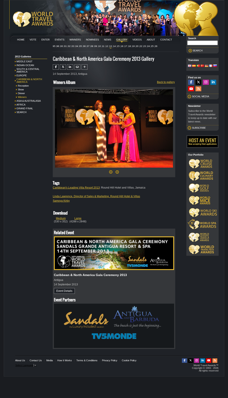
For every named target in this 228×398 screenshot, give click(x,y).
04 (76, 46)
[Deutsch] (206, 66)
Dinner (21, 93)
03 (73, 46)
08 (92, 46)
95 (54, 46)
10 (99, 46)
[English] (189, 66)
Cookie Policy (129, 360)
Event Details (64, 290)
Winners (75, 39)
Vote (33, 39)
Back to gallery (166, 82)
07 (88, 46)
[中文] (202, 66)
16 (122, 46)
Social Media (200, 96)
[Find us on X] (198, 82)
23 (144, 46)
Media (49, 360)
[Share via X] (63, 67)
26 (156, 46)
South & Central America (27, 70)
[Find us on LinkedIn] (213, 82)
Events (59, 39)
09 (95, 46)
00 (61, 46)
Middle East (24, 61)
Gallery (121, 39)
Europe (21, 75)
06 (84, 46)
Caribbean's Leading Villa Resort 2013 (76, 187)
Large (77, 218)
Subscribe (199, 127)
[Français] (211, 66)
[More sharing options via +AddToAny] (84, 67)
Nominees (92, 39)
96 (58, 46)
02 (69, 46)
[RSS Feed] (198, 88)
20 (137, 46)
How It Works (64, 360)
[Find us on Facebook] (191, 82)
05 (80, 46)
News (107, 39)
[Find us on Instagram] (206, 82)
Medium (61, 218)
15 (118, 46)
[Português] (198, 66)
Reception (23, 85)
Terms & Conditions (87, 360)
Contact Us (36, 360)
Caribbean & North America (29, 80)
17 (125, 46)
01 (65, 46)
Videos (137, 39)
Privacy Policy (109, 360)
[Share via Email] (77, 67)
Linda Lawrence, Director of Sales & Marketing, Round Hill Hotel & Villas (96, 196)
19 (133, 46)
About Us (20, 360)
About (151, 39)
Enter (45, 39)
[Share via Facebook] (56, 67)
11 (103, 46)
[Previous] (111, 173)
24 (148, 46)
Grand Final (24, 108)
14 (114, 46)
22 (141, 46)
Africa (20, 104)
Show (21, 89)
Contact (166, 39)
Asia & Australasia (28, 101)
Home (20, 39)
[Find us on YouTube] (191, 88)
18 (129, 46)
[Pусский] (215, 66)
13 (110, 46)
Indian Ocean (25, 65)
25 (152, 46)
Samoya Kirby (61, 200)
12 (107, 46)
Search (21, 112)
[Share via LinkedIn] (70, 67)
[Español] (194, 66)
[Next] (114, 169)
